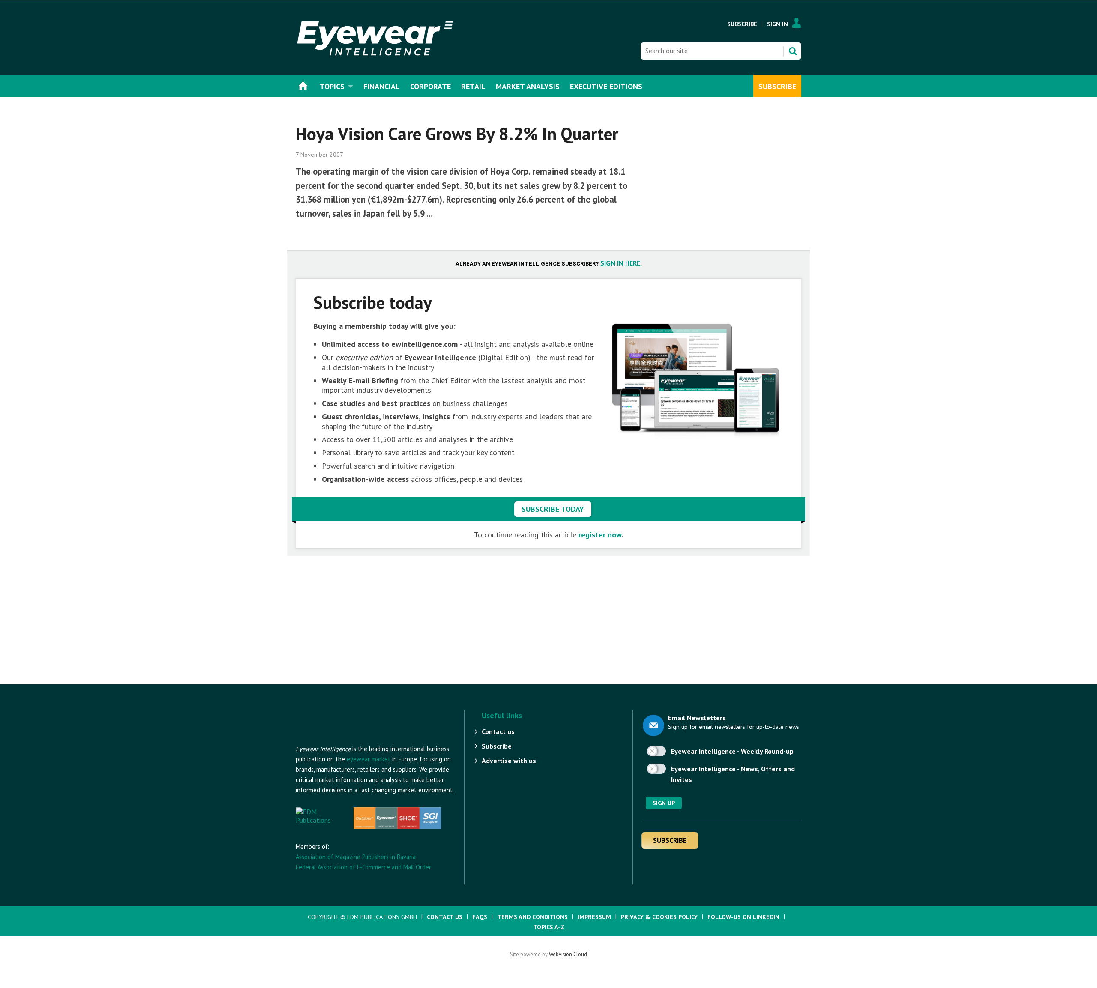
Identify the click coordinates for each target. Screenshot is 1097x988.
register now (599, 535)
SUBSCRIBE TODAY (553, 509)
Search (793, 51)
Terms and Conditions (532, 917)
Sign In (777, 24)
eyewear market (368, 759)
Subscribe (742, 24)
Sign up (664, 803)
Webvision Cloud (568, 954)
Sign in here (620, 263)
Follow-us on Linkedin (743, 917)
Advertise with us (509, 760)
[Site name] (343, 739)
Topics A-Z (548, 927)
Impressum (594, 917)
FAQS (479, 917)
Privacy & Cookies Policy (659, 917)
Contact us (498, 731)
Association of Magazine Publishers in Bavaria (356, 857)
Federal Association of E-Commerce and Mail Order (363, 867)
